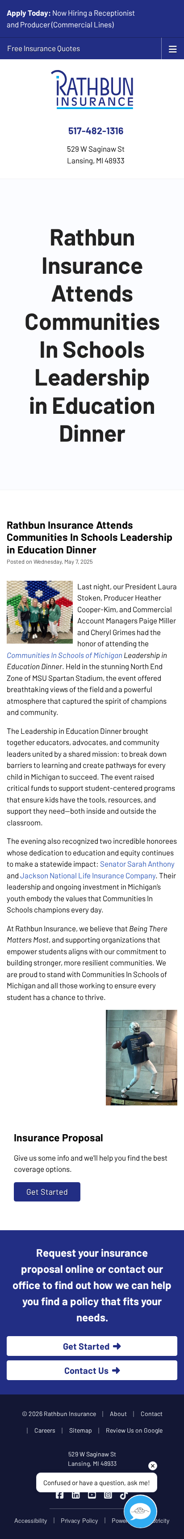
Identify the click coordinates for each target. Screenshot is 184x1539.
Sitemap (80, 1430)
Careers (44, 1430)
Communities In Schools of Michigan (64, 654)
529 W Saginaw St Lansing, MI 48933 (92, 1458)
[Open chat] (140, 1511)
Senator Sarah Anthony (137, 863)
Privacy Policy (79, 1520)
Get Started (47, 1192)
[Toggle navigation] (173, 48)
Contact (152, 1413)
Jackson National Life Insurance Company (87, 875)
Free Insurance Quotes (43, 48)
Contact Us (86, 1370)
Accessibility (30, 1520)
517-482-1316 (95, 130)
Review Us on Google (134, 1430)
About (118, 1413)
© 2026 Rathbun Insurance (59, 1413)
